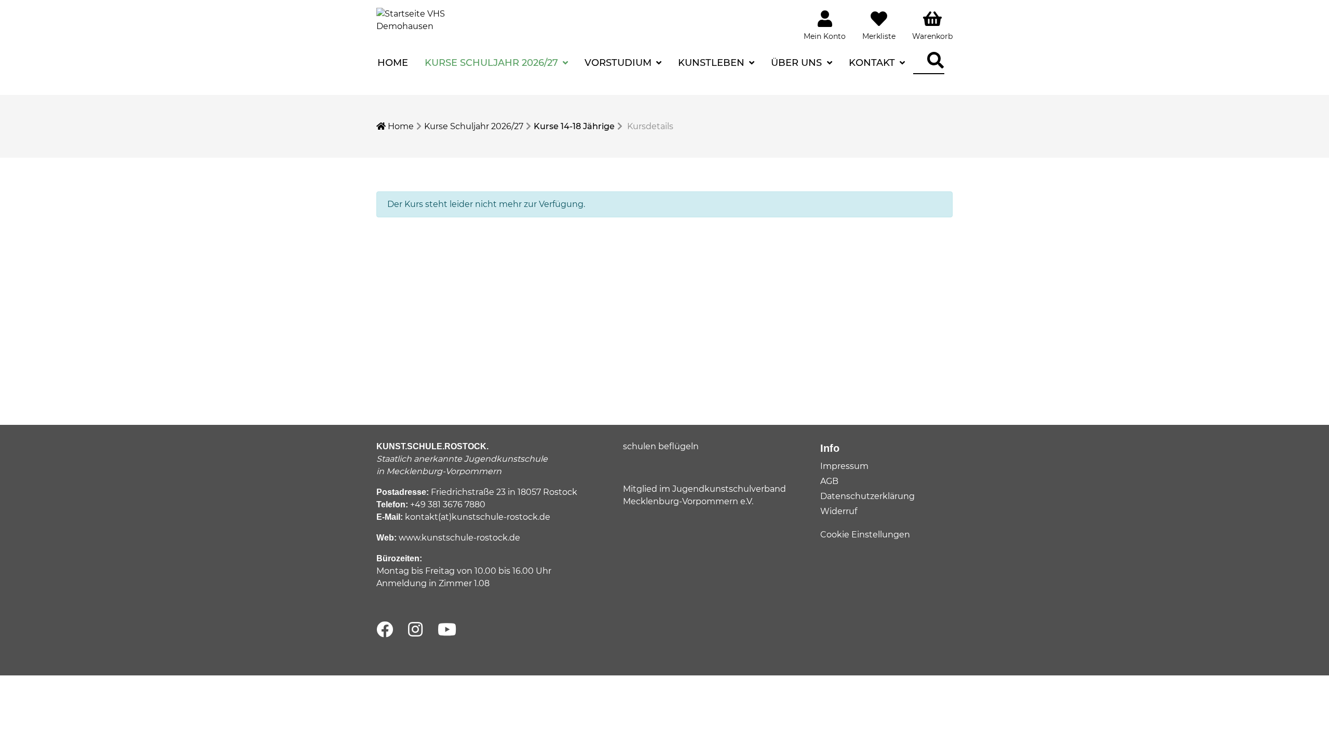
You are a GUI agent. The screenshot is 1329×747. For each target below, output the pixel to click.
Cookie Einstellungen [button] (865, 535)
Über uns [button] (797, 62)
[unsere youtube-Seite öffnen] (447, 630)
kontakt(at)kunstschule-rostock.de (477, 517)
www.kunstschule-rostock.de (459, 538)
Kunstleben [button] (712, 62)
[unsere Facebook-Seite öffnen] (384, 630)
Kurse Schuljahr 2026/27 (473, 126)
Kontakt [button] (873, 62)
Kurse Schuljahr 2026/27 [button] (493, 62)
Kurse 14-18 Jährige (574, 126)
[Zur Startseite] (415, 19)
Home (392, 62)
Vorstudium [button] (619, 62)
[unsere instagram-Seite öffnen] (415, 630)
